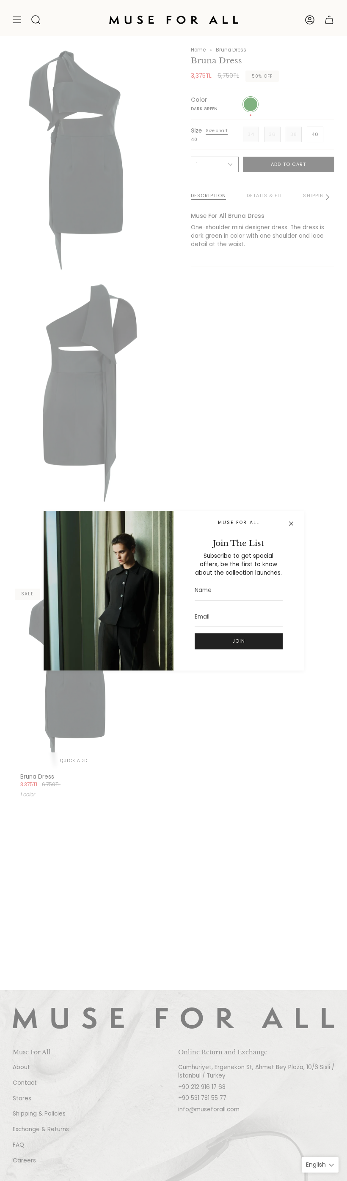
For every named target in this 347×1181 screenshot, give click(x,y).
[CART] (329, 20)
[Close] (291, 523)
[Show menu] (16, 20)
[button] (36, 20)
